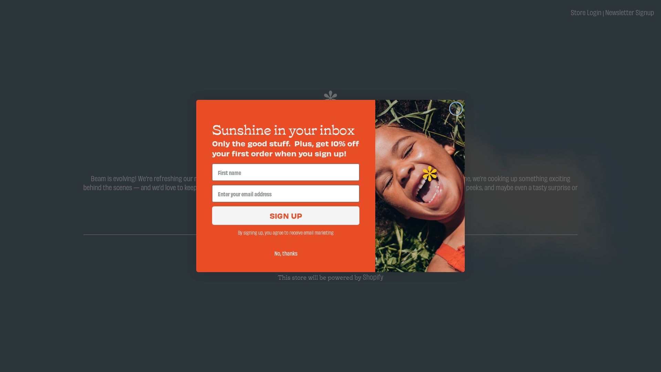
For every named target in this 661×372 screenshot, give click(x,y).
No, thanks (285, 253)
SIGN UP (286, 215)
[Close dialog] (456, 109)
